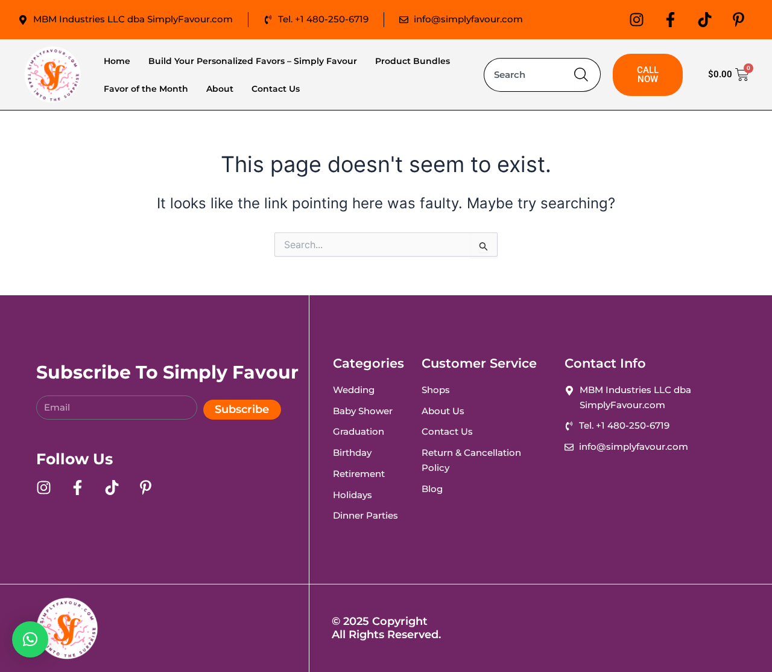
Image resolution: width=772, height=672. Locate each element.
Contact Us (276, 88)
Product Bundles (412, 61)
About (219, 88)
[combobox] (529, 75)
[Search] (587, 75)
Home (117, 61)
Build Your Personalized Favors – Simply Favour (252, 61)
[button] (30, 639)
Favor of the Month (146, 88)
